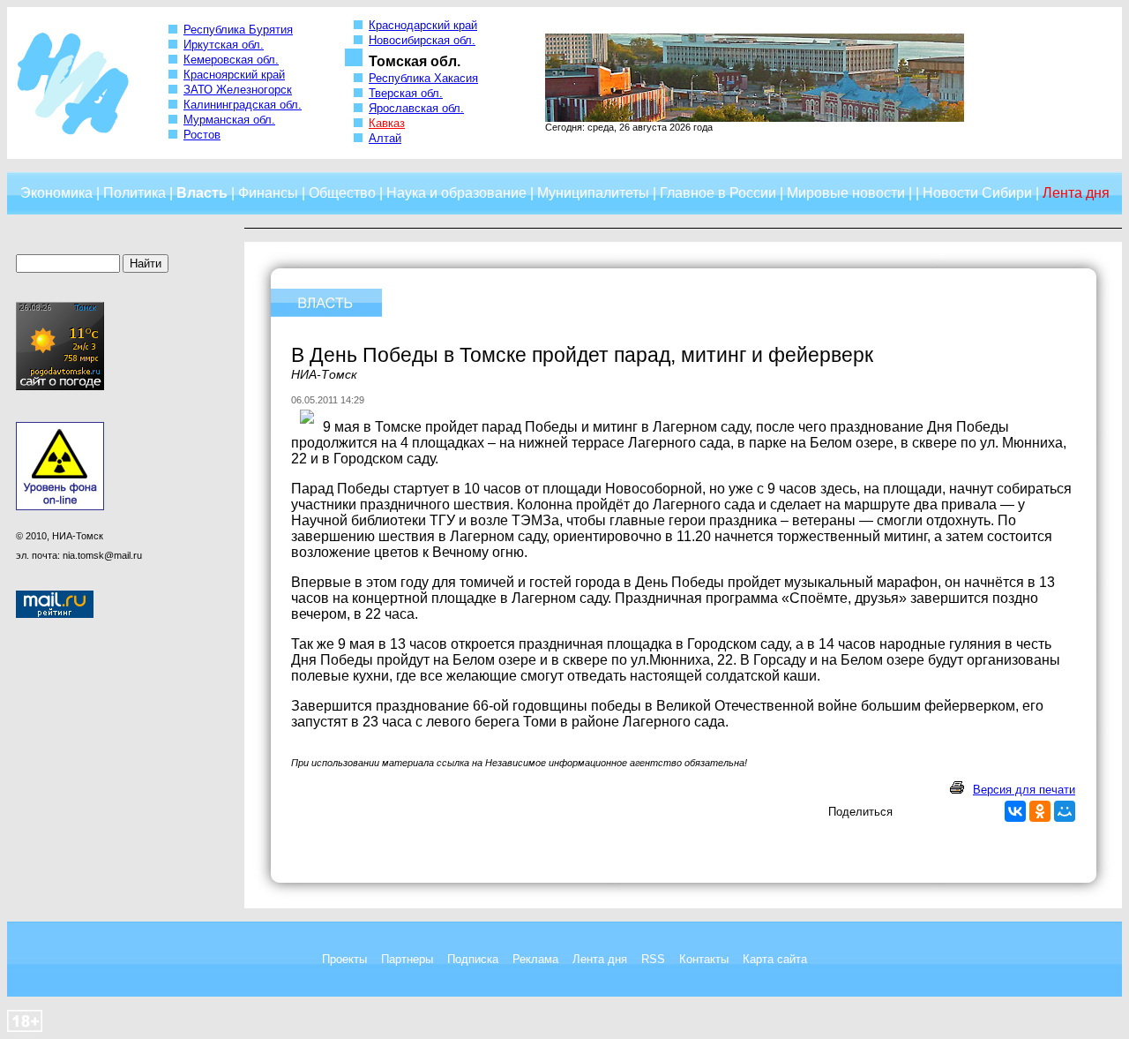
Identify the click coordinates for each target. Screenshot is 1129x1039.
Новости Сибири (977, 192)
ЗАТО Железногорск (237, 89)
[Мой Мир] (1064, 811)
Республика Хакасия (423, 78)
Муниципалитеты (593, 192)
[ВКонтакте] (1015, 811)
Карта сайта (775, 959)
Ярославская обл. (416, 108)
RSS (653, 959)
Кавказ (387, 123)
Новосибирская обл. (422, 40)
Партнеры (407, 959)
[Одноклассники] (1039, 811)
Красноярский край (234, 74)
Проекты (344, 959)
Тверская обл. (406, 93)
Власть (202, 192)
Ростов (202, 134)
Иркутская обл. (223, 44)
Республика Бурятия (238, 29)
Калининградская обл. (242, 104)
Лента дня (599, 959)
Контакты (704, 959)
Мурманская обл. (229, 119)
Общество (342, 192)
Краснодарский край (423, 25)
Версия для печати (1024, 789)
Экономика (56, 192)
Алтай (385, 138)
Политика (134, 192)
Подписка (472, 959)
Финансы (268, 192)
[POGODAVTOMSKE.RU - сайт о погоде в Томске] (60, 386)
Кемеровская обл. (231, 59)
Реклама (535, 959)
